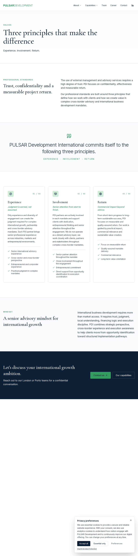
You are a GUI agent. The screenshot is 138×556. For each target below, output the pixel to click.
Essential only (100, 543)
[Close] (131, 520)
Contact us (99, 375)
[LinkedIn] (132, 5)
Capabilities (90, 5)
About (76, 5)
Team (104, 5)
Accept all (83, 543)
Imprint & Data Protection (87, 549)
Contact (123, 5)
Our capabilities (123, 375)
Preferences (116, 543)
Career (113, 5)
